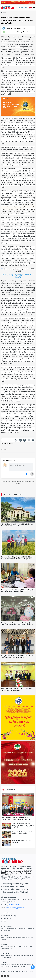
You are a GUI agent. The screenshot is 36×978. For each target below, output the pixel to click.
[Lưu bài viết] (28, 440)
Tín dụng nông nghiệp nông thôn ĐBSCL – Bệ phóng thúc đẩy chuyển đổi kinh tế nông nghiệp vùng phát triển (17, 558)
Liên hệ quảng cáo (9, 913)
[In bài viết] (32, 440)
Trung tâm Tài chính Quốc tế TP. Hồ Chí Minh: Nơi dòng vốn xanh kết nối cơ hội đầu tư (17, 656)
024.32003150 (14, 905)
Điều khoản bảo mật (9, 916)
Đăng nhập (24, 7)
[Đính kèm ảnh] (27, 474)
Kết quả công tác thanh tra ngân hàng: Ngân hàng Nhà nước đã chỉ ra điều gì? (17, 525)
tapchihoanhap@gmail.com (15, 908)
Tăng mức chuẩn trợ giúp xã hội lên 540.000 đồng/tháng (22, 832)
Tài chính (3, 12)
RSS (4, 921)
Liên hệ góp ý (7, 918)
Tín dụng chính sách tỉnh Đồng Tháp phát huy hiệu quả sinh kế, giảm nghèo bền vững (17, 590)
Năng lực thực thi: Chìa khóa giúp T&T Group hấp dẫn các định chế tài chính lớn (16, 689)
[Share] (24, 440)
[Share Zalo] (20, 440)
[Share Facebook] (15, 440)
